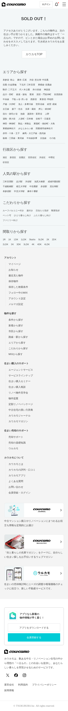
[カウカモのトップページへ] (14, 4)
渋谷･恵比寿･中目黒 (38, 80)
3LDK (26, 244)
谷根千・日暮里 (43, 119)
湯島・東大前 (9, 119)
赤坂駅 (44, 186)
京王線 (6, 109)
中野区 (51, 157)
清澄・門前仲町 (43, 94)
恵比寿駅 (54, 186)
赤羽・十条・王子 (11, 133)
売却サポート (16, 437)
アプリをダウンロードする (34, 627)
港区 (5, 157)
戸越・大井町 (9, 104)
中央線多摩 (32, 138)
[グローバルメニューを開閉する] (64, 4)
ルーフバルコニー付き (13, 210)
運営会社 (9, 684)
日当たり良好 (42, 210)
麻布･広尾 (22, 80)
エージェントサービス (21, 369)
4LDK (47, 244)
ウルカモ (13, 448)
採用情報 (9, 690)
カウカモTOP (34, 54)
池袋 (22, 114)
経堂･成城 (52, 104)
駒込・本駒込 (24, 123)
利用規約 (23, 684)
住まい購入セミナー (20, 381)
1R (4, 239)
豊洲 (31, 94)
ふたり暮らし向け (42, 215)
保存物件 (13, 281)
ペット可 (7, 215)
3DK (19, 244)
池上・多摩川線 (25, 104)
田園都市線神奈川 (44, 128)
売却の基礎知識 (17, 442)
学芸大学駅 (19, 191)
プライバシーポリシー (44, 684)
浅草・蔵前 (30, 109)
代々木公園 (24, 89)
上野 (47, 114)
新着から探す (16, 325)
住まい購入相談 (17, 387)
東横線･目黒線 (45, 84)
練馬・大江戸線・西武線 (34, 133)
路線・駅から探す (18, 337)
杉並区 (6, 162)
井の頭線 (37, 89)
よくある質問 (16, 481)
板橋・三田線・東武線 (13, 138)
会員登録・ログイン (20, 492)
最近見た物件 (16, 275)
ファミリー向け (10, 220)
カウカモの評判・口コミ (22, 469)
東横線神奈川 (9, 128)
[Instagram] (24, 675)
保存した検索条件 (18, 287)
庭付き (30, 210)
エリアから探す (17, 342)
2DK (54, 239)
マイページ (15, 264)
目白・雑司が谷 (10, 114)
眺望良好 (55, 210)
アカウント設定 (17, 298)
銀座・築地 (21, 94)
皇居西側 (58, 94)
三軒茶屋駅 (8, 181)
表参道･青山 (8, 80)
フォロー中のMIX (18, 292)
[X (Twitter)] (7, 675)
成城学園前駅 (54, 181)
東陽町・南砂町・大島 (44, 123)
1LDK (23, 239)
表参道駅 (7, 191)
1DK (16, 239)
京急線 (43, 138)
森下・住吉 (17, 109)
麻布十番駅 (32, 191)
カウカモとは (16, 464)
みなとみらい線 (25, 128)
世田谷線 (40, 104)
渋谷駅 (28, 181)
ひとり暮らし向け (22, 215)
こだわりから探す (18, 348)
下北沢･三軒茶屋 (27, 84)
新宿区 (13, 157)
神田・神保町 (9, 123)
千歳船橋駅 (8, 186)
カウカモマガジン (18, 421)
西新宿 (34, 99)
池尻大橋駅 (39, 181)
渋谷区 (42, 157)
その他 (52, 138)
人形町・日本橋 (25, 119)
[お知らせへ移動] (56, 4)
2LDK (5, 244)
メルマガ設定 (16, 304)
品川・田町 (8, 94)
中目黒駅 (33, 186)
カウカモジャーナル (20, 415)
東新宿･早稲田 (46, 99)
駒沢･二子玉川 (10, 89)
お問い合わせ (16, 487)
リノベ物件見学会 (18, 392)
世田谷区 (32, 157)
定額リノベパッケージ (21, 404)
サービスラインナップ (21, 375)
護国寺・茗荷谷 (34, 114)
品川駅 (19, 181)
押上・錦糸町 (45, 109)
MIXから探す (16, 354)
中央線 (6, 99)
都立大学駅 (21, 186)
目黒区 (22, 157)
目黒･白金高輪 (10, 84)
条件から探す (16, 319)
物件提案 (13, 398)
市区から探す (16, 331)
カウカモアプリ (17, 475)
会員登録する (34, 637)
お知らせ (13, 269)
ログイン (46, 4)
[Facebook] (16, 675)
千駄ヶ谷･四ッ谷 (20, 99)
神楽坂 (47, 89)
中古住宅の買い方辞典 (21, 409)
